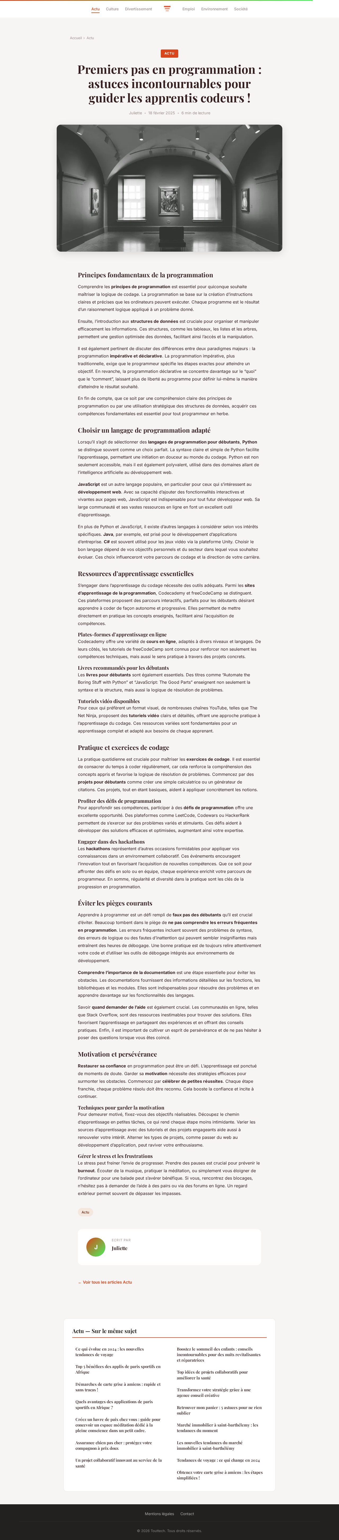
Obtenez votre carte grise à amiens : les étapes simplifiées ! (220, 1475)
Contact (187, 1513)
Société (241, 9)
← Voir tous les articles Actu (105, 1282)
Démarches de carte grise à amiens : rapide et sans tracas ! (117, 1387)
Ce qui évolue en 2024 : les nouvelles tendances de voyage (109, 1351)
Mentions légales (159, 1513)
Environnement (214, 9)
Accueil (76, 38)
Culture (112, 9)
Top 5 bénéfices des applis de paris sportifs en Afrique (117, 1369)
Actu (95, 9)
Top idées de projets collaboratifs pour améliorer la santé (212, 1374)
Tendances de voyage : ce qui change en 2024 (218, 1460)
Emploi (188, 9)
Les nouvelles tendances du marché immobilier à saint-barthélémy (210, 1445)
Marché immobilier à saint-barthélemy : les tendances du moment (217, 1427)
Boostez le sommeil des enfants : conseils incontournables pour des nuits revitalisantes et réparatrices (219, 1354)
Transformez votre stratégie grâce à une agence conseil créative (214, 1392)
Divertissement (138, 9)
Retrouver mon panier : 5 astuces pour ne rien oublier (219, 1410)
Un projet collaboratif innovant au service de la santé (118, 1462)
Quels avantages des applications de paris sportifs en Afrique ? (114, 1404)
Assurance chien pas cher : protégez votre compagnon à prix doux (113, 1445)
